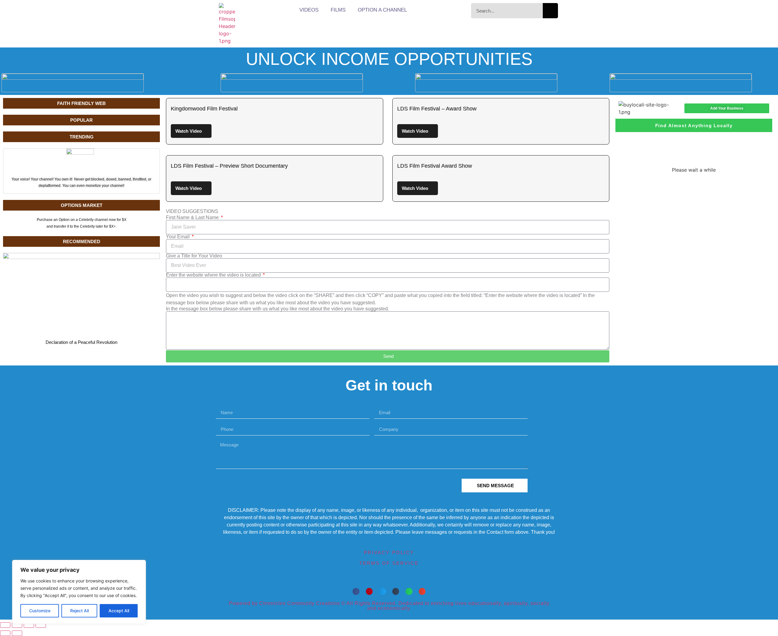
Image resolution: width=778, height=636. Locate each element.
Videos (308, 10)
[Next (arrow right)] (17, 633)
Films (338, 10)
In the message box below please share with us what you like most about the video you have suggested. (277, 308)
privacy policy (389, 552)
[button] (356, 591)
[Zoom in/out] (5, 625)
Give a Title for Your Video (194, 255)
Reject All (79, 610)
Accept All (118, 610)
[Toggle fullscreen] (17, 625)
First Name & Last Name (193, 217)
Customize (39, 610)
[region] (79, 592)
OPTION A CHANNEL (382, 10)
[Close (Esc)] (41, 625)
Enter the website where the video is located (214, 275)
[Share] (29, 625)
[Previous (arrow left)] (5, 633)
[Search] (550, 10)
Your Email (178, 236)
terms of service (389, 563)
